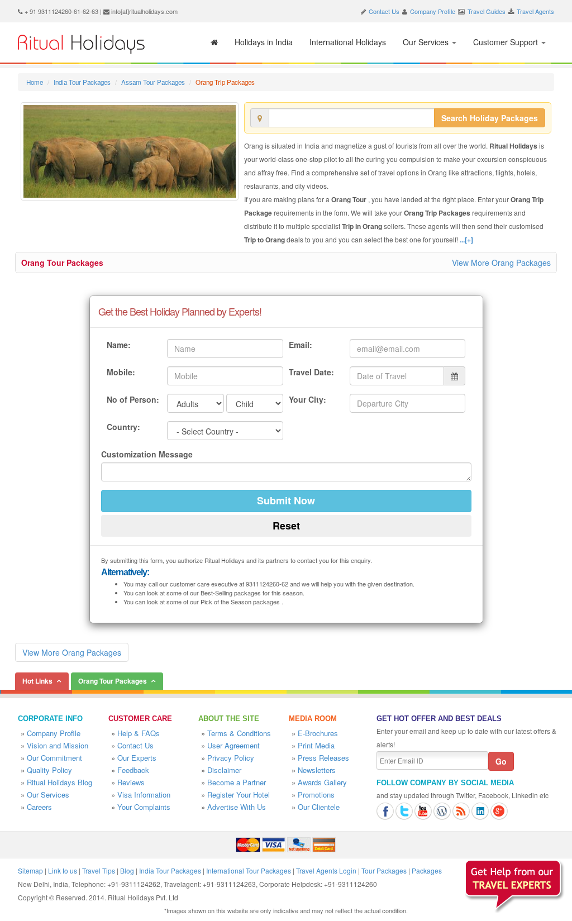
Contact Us (384, 11)
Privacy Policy (230, 757)
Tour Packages (384, 870)
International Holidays (347, 41)
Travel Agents (535, 11)
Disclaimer (224, 770)
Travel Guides (487, 11)
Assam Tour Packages (153, 82)
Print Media (316, 745)
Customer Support (506, 41)
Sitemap (30, 870)
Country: (123, 426)
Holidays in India (264, 41)
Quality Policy (49, 770)
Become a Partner (236, 782)
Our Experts (136, 757)
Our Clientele (319, 806)
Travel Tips (98, 870)
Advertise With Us (236, 806)
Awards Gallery (322, 782)
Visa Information (143, 794)
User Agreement (233, 745)
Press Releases (323, 757)
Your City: (307, 399)
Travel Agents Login (326, 870)
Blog (127, 870)
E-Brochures (318, 733)
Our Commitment (54, 757)
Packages (427, 870)
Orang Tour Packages (62, 262)
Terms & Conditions (239, 733)
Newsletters (317, 770)
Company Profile (432, 11)
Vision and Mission (57, 745)
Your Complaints (143, 806)
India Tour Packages (82, 82)
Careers (39, 806)
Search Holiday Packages (489, 117)
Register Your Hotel (238, 794)
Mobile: (121, 372)
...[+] (466, 240)
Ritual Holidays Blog (59, 782)
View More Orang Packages (501, 262)
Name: (119, 344)
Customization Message (147, 454)
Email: (300, 344)
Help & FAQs (138, 733)
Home (34, 82)
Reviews (131, 782)
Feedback (133, 770)
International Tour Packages (248, 870)
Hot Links (37, 681)
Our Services (427, 41)
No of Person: (133, 399)
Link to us (62, 870)
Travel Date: (311, 372)
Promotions (316, 794)
